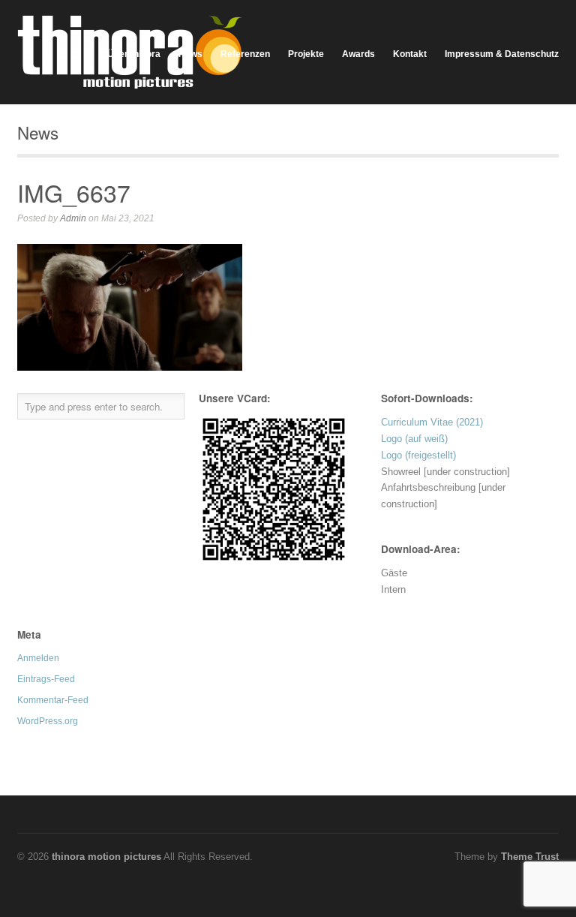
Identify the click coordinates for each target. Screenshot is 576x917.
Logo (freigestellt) (418, 455)
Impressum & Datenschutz (502, 54)
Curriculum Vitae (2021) (432, 422)
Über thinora (133, 54)
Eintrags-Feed (46, 679)
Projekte (306, 54)
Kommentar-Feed (52, 700)
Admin (73, 218)
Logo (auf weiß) (414, 438)
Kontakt (410, 54)
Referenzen (245, 54)
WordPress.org (47, 721)
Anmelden (38, 658)
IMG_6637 (73, 192)
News (190, 54)
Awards (358, 54)
